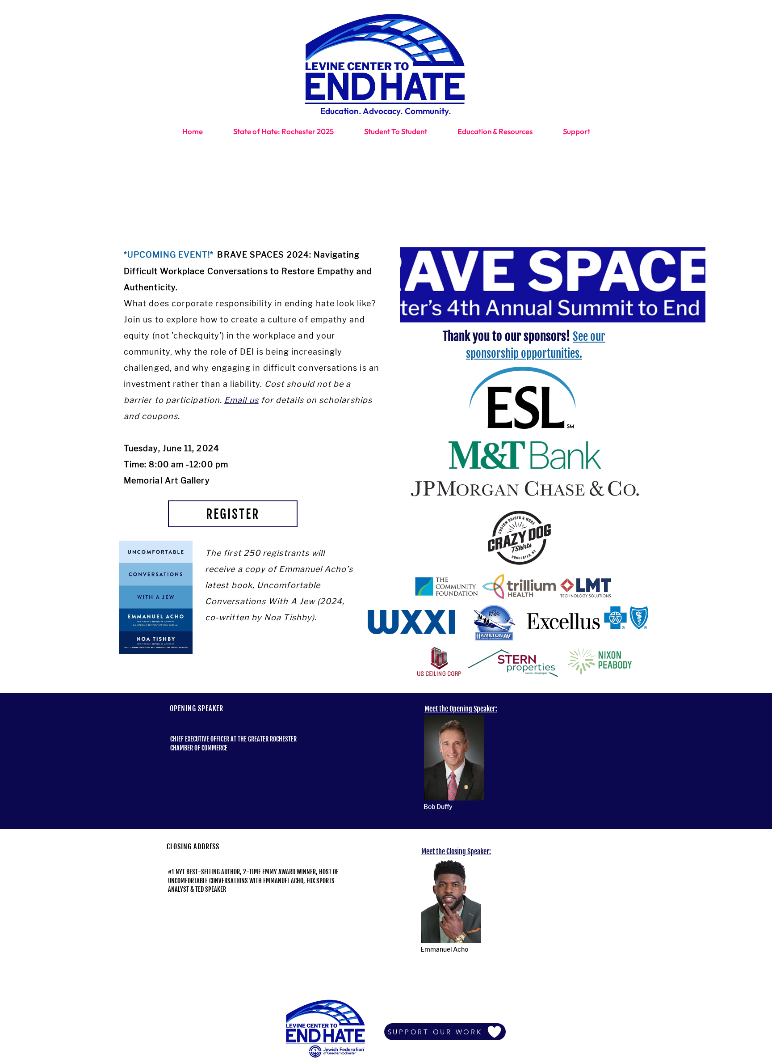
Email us (241, 400)
